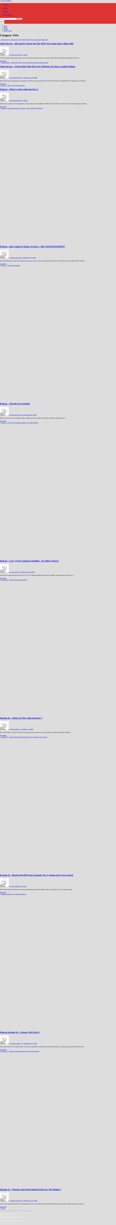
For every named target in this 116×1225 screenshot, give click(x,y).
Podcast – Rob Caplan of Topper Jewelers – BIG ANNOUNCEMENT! (32, 246)
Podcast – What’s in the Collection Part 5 (19, 89)
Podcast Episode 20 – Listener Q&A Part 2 (20, 1032)
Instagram (2, 1217)
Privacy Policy (8, 15)
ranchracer (13, 55)
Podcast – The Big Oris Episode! (15, 404)
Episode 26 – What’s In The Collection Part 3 (21, 718)
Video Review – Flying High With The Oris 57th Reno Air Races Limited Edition (37, 66)
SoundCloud (8, 1217)
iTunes (17, 1217)
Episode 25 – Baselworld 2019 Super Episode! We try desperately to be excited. (36, 875)
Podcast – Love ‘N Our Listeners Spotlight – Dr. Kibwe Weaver (29, 561)
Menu (2, 21)
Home (5, 5)
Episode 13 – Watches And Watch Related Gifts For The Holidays (30, 1189)
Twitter (20, 1217)
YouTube (13, 1217)
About (5, 8)
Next (3, 1208)
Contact (6, 11)
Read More (3, 61)
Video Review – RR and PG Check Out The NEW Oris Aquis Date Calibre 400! (37, 43)
